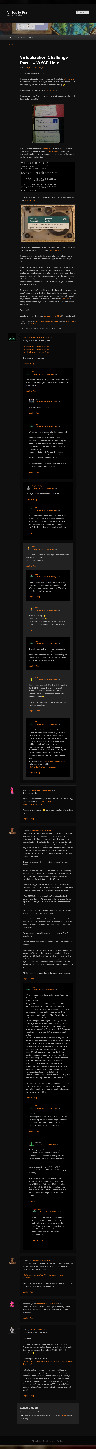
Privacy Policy (20, 37)
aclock (48, 278)
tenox (44, 68)
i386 (37, 321)
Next (86, 45)
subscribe (64, 1416)
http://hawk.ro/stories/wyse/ (55, 761)
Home (10, 37)
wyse (67, 321)
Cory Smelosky (37, 486)
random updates (44, 321)
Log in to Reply (28, 363)
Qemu (31, 37)
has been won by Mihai (52, 316)
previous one (69, 79)
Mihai (24, 338)
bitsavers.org (46, 148)
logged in (31, 1412)
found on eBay (29, 200)
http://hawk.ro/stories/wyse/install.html (43, 767)
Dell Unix (66, 298)
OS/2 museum (53, 151)
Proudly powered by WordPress (53, 1441)
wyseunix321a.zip (57, 250)
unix (56, 321)
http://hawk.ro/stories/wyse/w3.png (36, 352)
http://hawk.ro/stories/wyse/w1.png (36, 346)
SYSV (52, 321)
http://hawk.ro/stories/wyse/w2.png (36, 349)
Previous (11, 45)
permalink (32, 323)
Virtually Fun (17, 12)
